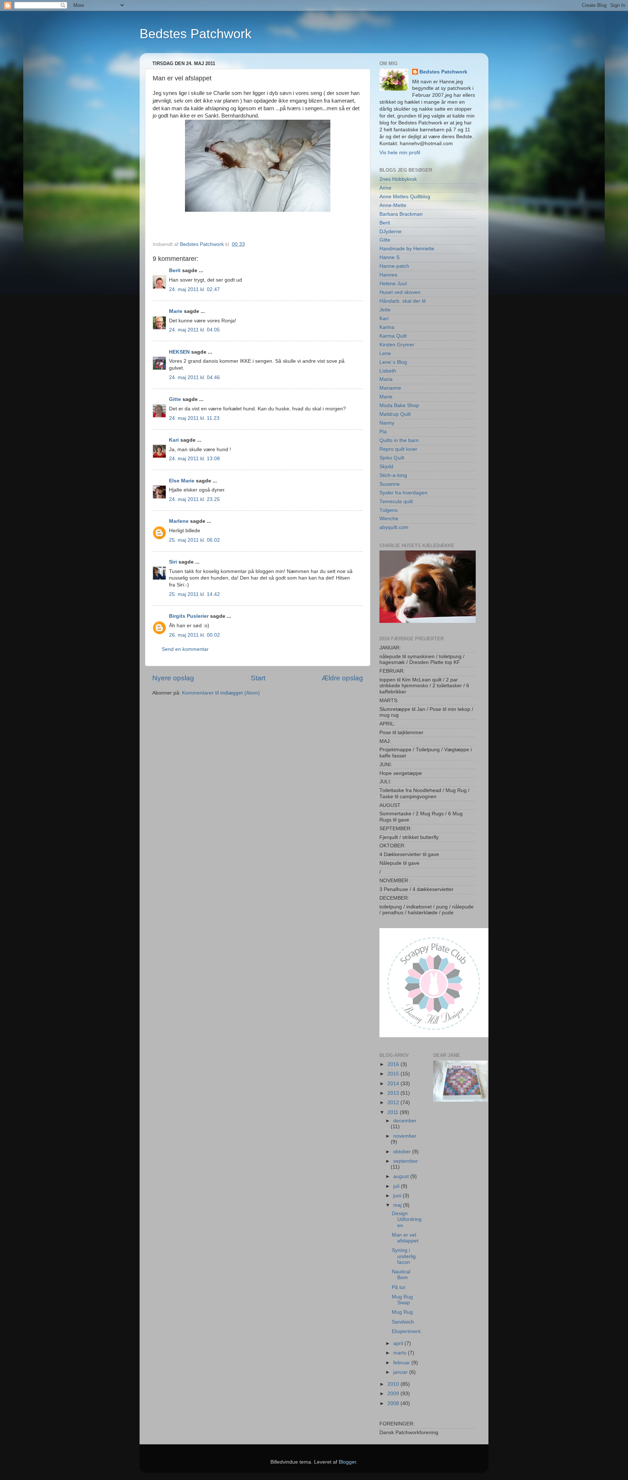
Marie (175, 311)
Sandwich (403, 1322)
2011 (393, 1112)
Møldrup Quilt (395, 414)
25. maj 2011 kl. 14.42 (194, 594)
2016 (393, 1064)
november (404, 1136)
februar (402, 1362)
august (401, 1176)
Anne (385, 188)
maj (398, 1205)
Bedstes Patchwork (195, 33)
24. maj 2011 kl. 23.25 (194, 499)
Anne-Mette (392, 205)
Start (258, 678)
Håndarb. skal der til (402, 301)
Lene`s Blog (393, 362)
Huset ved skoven (399, 292)
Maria (385, 379)
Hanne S (389, 257)
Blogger (347, 1462)
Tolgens (388, 510)
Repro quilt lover (398, 449)
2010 (393, 1384)
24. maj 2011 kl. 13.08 (194, 458)
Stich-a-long (393, 475)
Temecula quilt (396, 501)
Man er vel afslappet (405, 1238)
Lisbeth (387, 371)
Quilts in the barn (399, 440)
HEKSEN (179, 352)
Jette (385, 310)
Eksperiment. (407, 1331)
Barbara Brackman (401, 214)
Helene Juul (393, 283)
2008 (393, 1403)
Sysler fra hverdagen (403, 493)
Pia (383, 431)
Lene (385, 353)
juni (398, 1195)
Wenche (388, 518)
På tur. (399, 1287)
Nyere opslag (173, 678)
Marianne (390, 388)
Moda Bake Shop (399, 405)
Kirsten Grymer (396, 344)
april (398, 1343)
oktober (402, 1151)
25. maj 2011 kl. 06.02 (194, 540)
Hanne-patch (394, 266)
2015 (393, 1074)
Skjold (386, 466)
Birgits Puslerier (189, 616)
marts (400, 1353)
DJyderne (390, 231)
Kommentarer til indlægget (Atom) (221, 693)
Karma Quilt (393, 336)
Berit (175, 270)
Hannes (388, 275)
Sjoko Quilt (391, 458)
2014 (393, 1083)
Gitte (175, 399)
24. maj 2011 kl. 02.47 (194, 289)
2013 (393, 1093)
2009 (393, 1393)
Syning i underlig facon (404, 1256)
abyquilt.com (393, 527)
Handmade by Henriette (406, 248)
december (404, 1120)
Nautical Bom (401, 1274)
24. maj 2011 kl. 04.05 (194, 330)
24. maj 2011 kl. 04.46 (194, 377)
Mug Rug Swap (402, 1299)
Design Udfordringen (407, 1219)
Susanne (389, 484)
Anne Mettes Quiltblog (404, 196)
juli (397, 1186)
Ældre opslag (342, 678)
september (405, 1161)
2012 (393, 1102)
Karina (386, 327)
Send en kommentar (185, 649)
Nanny (386, 423)
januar (401, 1372)
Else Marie (181, 481)
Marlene (179, 521)
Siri (173, 562)
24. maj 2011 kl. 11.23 (194, 418)
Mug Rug (402, 1312)
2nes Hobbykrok (398, 179)
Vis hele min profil (399, 152)
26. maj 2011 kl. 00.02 (194, 635)
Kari (174, 440)
